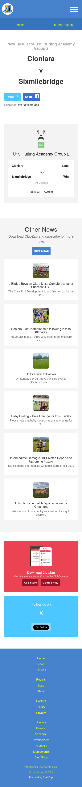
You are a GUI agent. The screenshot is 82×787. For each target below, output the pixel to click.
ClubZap (48, 777)
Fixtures (41, 670)
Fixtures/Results (62, 24)
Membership (41, 751)
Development (41, 740)
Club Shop (41, 757)
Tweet (10, 97)
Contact (41, 701)
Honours (41, 722)
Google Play (50, 582)
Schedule (41, 734)
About (41, 691)
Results (41, 679)
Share (29, 97)
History (40, 706)
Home (41, 658)
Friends (41, 728)
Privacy (41, 712)
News (20, 24)
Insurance (41, 745)
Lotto (41, 685)
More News (41, 250)
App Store (30, 582)
